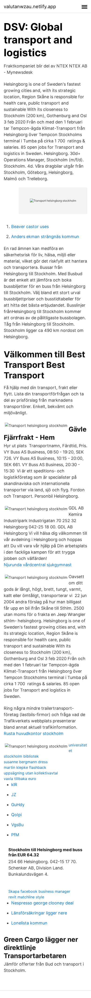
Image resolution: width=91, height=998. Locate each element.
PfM (15, 834)
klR (14, 784)
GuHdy (17, 804)
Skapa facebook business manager (39, 891)
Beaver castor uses (30, 226)
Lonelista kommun (29, 923)
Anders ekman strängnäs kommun (45, 236)
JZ (13, 794)
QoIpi (16, 814)
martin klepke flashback (25, 767)
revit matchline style (26, 897)
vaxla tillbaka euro (20, 778)
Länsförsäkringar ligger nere (39, 912)
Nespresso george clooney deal (42, 902)
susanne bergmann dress (26, 761)
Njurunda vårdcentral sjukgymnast (38, 564)
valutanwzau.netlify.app (30, 6)
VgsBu (17, 824)
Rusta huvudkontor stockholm (33, 733)
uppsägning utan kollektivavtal (31, 773)
